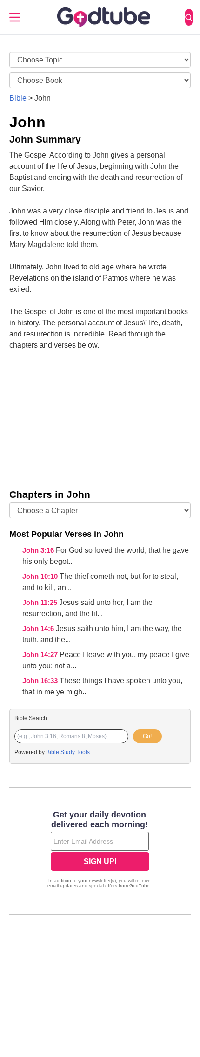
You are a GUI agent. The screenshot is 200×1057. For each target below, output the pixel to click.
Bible (18, 98)
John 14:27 (41, 655)
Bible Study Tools (68, 752)
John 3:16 (39, 550)
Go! (147, 736)
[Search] (189, 17)
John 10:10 (41, 576)
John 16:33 (41, 681)
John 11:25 (40, 602)
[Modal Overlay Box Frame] (100, 850)
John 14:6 (39, 628)
